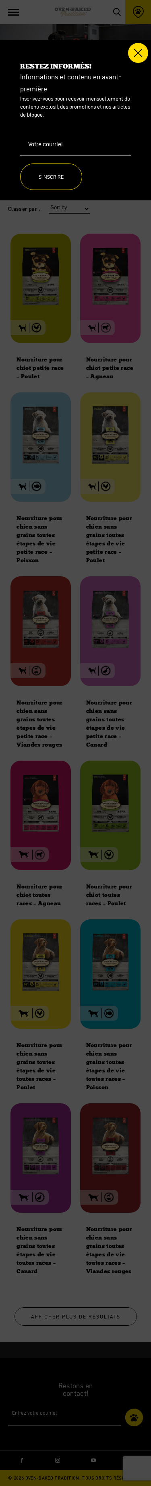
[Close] (138, 53)
